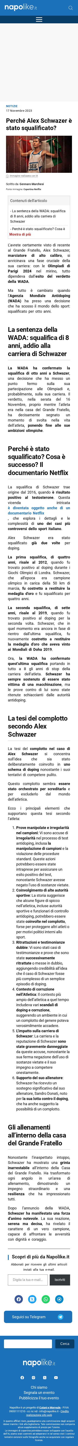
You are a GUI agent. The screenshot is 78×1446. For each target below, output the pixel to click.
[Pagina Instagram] (34, 1378)
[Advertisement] (39, 62)
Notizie (12, 106)
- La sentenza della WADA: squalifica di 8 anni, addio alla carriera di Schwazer (38, 216)
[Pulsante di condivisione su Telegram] (59, 1299)
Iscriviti (60, 1280)
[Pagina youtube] (56, 1378)
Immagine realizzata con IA (24, 175)
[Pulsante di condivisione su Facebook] (19, 1299)
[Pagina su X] (45, 1378)
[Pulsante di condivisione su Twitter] (32, 1299)
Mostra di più (20, 234)
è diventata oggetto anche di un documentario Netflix (39, 510)
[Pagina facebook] (22, 1378)
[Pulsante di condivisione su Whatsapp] (46, 1299)
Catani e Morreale (50, 1407)
